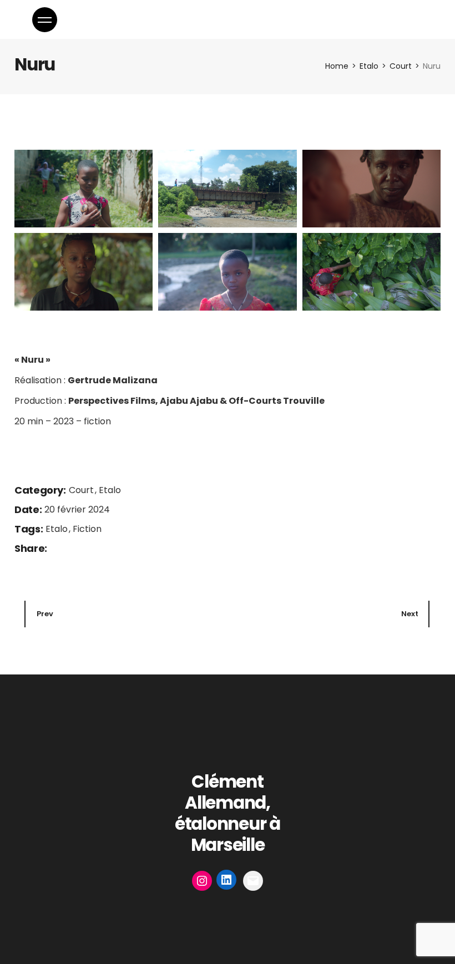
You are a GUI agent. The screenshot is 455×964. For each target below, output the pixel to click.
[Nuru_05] (227, 272)
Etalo (110, 490)
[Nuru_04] (83, 272)
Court (82, 490)
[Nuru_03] (371, 188)
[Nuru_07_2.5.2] (371, 272)
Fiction (87, 528)
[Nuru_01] (83, 188)
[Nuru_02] (227, 188)
